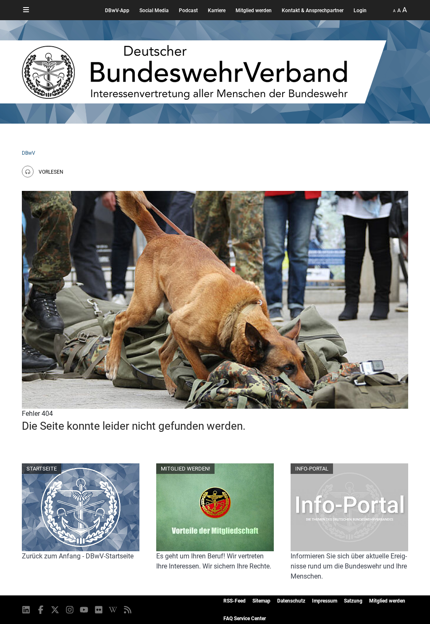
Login (360, 10)
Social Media (154, 10)
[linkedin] (26, 609)
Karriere (216, 10)
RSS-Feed (234, 601)
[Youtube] (84, 609)
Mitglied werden (254, 10)
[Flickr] (99, 609)
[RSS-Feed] (128, 609)
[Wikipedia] (113, 609)
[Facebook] (41, 609)
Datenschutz (291, 601)
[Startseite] (80, 507)
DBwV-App (117, 10)
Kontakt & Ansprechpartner (312, 10)
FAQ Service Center (244, 618)
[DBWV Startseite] (204, 71)
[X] (55, 609)
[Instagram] (70, 609)
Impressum (324, 601)
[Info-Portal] (349, 507)
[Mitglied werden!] (215, 507)
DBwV (28, 153)
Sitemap (261, 601)
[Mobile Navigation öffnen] (26, 10)
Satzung (353, 601)
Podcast (188, 10)
